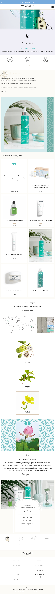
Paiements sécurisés (16, 577)
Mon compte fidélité (39, 563)
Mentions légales (29, 589)
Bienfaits (4, 73)
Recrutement (16, 567)
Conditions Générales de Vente (18, 589)
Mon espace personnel (16, 581)
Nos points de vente (39, 565)
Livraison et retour (16, 579)
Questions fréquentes (39, 567)
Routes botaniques (16, 563)
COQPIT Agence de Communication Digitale (30, 591)
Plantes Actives (16, 73)
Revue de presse (16, 565)
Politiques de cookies (38, 589)
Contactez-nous (39, 570)
